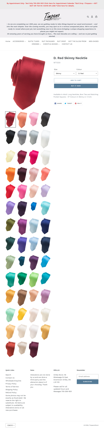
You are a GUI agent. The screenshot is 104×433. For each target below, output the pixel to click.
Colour (79, 69)
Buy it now (76, 86)
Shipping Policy (12, 390)
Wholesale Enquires (13, 381)
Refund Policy (11, 393)
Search (8, 375)
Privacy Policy (11, 384)
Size (55, 69)
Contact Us (10, 378)
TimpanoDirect (93, 425)
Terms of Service (12, 387)
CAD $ (10, 425)
